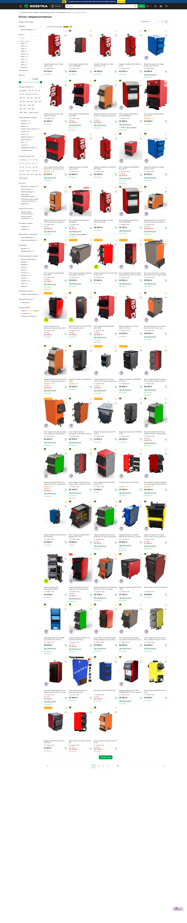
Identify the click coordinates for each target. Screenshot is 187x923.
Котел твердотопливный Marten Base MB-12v (79, 221)
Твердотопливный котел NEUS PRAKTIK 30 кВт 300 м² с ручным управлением (129, 536)
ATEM (24, 51)
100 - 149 (22, 174)
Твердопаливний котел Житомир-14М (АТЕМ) (51, 588)
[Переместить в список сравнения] (65, 35)
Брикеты (25, 123)
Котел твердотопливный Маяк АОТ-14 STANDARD (128, 114)
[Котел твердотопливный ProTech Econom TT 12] (105, 463)
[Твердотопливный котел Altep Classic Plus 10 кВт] (130, 307)
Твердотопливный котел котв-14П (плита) (104, 432)
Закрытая (25, 226)
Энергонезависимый (29, 240)
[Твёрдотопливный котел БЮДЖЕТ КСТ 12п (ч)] (130, 360)
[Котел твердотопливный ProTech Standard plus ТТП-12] (80, 516)
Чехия (24, 283)
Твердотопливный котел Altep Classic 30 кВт (78, 168)
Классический (27, 189)
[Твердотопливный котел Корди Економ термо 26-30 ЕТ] (155, 45)
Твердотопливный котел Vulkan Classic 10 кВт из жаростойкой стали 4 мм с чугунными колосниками (155, 536)
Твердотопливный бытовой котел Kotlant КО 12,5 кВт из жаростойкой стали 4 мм (105, 536)
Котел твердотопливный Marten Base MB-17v (129, 168)
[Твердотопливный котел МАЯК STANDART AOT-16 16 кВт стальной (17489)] (130, 671)
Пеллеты (25, 131)
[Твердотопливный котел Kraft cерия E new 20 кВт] (105, 254)
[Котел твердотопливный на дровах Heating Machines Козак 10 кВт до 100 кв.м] (105, 619)
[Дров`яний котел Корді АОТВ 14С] (105, 671)
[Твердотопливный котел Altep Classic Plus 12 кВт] (105, 45)
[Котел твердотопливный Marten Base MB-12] (80, 95)
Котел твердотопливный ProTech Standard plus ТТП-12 (79, 535)
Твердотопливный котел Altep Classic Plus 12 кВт (103, 65)
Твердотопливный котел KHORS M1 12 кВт (80, 380)
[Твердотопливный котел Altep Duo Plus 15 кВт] (105, 148)
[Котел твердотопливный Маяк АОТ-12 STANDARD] (80, 45)
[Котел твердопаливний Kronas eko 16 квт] (155, 671)
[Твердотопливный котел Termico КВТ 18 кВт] (55, 722)
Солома (25, 145)
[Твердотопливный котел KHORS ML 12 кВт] (130, 413)
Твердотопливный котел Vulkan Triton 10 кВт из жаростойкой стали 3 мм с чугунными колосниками (105, 380)
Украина (25, 280)
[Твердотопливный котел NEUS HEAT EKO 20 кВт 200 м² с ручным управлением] (105, 568)
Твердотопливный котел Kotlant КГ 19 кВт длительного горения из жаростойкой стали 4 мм (55, 221)
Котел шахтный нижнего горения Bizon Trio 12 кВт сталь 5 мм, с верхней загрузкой (154, 327)
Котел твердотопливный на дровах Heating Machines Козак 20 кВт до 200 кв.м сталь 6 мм (130, 274)
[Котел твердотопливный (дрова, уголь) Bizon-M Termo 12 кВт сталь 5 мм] (130, 619)
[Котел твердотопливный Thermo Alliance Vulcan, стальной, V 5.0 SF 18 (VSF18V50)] (80, 463)
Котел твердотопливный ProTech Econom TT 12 (104, 483)
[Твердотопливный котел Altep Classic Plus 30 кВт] (105, 201)
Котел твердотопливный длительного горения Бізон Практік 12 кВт (80, 433)
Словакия (25, 275)
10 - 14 (35, 160)
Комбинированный (28, 192)
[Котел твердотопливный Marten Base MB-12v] (80, 201)
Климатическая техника (47, 12)
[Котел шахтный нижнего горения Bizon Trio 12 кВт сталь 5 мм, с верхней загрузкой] (155, 307)
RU (148, 6)
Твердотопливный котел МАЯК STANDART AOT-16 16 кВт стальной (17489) (130, 691)
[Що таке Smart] (71, 27)
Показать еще (23, 70)
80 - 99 (35, 171)
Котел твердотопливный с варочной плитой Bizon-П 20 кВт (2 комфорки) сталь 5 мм (80, 274)
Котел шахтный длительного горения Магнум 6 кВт (78, 691)
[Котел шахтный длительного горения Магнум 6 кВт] (80, 671)
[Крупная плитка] (162, 22)
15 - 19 (21, 163)
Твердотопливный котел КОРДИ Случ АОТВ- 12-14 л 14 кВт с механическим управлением (54, 639)
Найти (141, 6)
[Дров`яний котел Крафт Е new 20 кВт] (80, 722)
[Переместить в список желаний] (65, 31)
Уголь (24, 134)
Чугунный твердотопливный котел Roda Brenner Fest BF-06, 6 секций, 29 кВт (55, 691)
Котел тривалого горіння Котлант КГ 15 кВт (105, 741)
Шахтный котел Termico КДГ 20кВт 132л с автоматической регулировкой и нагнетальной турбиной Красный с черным (80, 327)
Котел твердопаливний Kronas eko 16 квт (155, 691)
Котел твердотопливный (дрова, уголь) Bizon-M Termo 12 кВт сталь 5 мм (130, 639)
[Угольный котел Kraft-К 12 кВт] (130, 463)
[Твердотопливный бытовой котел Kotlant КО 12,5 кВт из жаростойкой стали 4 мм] (105, 516)
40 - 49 (35, 167)
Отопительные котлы (63, 12)
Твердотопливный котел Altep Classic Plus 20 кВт (53, 114)
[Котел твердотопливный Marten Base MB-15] (55, 254)
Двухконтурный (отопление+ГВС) (28, 213)
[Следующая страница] (164, 766)
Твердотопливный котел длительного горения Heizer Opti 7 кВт (55, 327)
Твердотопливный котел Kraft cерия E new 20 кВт (105, 274)
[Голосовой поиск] (136, 6)
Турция (24, 278)
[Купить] (65, 71)
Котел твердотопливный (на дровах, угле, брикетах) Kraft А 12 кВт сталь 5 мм (155, 483)
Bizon (24, 46)
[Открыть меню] (21, 6)
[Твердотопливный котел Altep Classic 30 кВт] (80, 148)
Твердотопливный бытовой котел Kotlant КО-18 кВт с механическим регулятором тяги (155, 433)
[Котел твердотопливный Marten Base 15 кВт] (155, 95)
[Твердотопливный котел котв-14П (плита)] (105, 413)
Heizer (24, 56)
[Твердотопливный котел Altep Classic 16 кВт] (55, 45)
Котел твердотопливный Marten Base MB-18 (104, 327)
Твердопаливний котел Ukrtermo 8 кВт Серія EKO (55, 535)
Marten (25, 54)
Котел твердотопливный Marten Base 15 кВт (154, 114)
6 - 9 (29, 160)
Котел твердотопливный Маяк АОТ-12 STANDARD (78, 65)
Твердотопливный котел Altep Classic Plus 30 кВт (103, 221)
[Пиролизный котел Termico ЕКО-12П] (155, 568)
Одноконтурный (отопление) (27, 217)
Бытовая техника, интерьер (30, 12)
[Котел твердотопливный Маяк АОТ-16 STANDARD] (130, 201)
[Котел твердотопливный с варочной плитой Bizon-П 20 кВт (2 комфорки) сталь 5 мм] (80, 254)
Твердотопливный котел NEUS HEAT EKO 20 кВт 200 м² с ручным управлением (105, 588)
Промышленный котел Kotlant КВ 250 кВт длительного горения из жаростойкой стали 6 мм (154, 221)
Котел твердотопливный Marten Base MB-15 (54, 274)
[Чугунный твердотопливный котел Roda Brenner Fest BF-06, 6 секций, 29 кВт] (55, 671)
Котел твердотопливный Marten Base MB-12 (79, 114)
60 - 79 (28, 171)
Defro (24, 64)
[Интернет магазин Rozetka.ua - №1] (36, 6)
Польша (25, 272)
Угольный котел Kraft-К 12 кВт (129, 482)
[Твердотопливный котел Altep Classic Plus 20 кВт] (55, 95)
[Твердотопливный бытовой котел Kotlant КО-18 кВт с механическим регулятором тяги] (155, 413)
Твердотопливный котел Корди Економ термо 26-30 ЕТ (154, 65)
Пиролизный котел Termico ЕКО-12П (155, 587)
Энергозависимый (28, 237)
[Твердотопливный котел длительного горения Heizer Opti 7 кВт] (55, 307)
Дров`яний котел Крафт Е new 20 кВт (80, 741)
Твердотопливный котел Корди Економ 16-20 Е (154, 168)
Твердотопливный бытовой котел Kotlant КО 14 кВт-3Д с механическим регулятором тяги (79, 639)
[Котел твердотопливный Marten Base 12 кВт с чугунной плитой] (55, 148)
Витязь (24, 67)
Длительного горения (30, 186)
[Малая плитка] (166, 22)
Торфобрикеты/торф (29, 147)
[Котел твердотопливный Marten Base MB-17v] (130, 148)
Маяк (24, 62)
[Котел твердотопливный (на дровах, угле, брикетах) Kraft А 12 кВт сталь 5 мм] (155, 463)
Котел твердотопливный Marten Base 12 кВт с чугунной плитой (54, 168)
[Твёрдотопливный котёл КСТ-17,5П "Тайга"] (130, 568)
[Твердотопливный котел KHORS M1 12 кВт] (80, 360)
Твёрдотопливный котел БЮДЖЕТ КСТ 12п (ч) (130, 380)
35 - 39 (28, 167)
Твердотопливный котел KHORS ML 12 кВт (130, 432)
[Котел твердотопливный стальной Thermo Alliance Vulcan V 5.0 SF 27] (155, 360)
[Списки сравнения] (161, 6)
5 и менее (23, 160)
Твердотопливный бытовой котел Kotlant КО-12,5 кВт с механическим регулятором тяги (55, 483)
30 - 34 (22, 167)
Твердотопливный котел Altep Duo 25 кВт (130, 65)
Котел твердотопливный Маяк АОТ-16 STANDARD (128, 221)
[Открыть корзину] (166, 6)
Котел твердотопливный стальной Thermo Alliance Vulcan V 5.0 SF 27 (155, 380)
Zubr (24, 48)
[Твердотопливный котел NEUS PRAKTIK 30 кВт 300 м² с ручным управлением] (130, 516)
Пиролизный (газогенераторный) (29, 195)
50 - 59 (22, 171)
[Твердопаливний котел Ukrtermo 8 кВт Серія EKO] (55, 516)
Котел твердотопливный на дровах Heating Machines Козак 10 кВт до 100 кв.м (105, 639)
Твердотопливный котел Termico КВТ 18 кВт (54, 741)
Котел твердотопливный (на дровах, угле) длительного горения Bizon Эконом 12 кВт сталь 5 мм (55, 433)
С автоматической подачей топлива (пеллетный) (29, 200)
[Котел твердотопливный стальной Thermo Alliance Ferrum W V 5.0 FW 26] (155, 619)
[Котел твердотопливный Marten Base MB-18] (105, 307)
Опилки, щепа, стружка (30, 129)
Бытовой (25, 248)
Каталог (58, 6)
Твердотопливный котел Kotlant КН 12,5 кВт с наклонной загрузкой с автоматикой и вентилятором (55, 380)
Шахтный (25, 203)
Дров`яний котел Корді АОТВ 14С (104, 690)
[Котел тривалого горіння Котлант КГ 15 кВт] (105, 722)
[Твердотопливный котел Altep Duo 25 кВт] (130, 45)
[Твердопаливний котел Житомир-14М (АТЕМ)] (55, 568)
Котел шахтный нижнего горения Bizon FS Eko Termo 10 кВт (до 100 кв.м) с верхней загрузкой (155, 274)
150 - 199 (30, 174)
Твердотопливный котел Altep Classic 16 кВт (53, 65)
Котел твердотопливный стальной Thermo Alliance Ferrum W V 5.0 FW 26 (155, 639)
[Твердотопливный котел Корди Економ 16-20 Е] (155, 148)
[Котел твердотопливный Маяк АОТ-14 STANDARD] (130, 95)
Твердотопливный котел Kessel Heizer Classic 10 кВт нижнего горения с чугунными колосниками (80, 588)
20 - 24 (28, 163)
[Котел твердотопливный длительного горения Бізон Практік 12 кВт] (80, 413)
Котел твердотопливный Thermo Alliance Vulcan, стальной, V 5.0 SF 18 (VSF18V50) (80, 483)
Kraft (24, 59)
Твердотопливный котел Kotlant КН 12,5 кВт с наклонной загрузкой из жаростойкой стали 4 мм (105, 115)
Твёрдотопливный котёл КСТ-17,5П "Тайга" (130, 588)
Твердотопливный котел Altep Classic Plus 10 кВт (128, 327)
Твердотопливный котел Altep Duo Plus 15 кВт (105, 168)
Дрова (25, 126)
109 (118, 766)
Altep (24, 43)
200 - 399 (38, 174)
